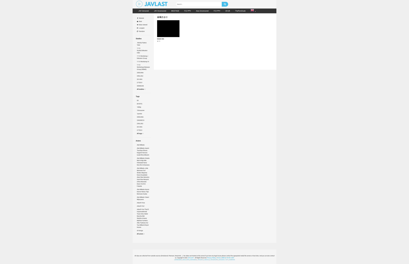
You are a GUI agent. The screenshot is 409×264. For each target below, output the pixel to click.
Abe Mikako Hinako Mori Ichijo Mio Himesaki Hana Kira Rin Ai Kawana (143, 161)
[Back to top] (402, 257)
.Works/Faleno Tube (142, 44)
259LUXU (140, 76)
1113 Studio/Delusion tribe (142, 50)
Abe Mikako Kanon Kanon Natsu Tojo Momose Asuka (143, 192)
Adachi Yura (141, 203)
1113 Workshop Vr (143, 61)
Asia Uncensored (202, 11)
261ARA (139, 79)
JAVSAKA (200, 259)
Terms (219, 258)
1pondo (139, 114)
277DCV (139, 82)
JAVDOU (206, 259)
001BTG (139, 104)
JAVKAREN (193, 259)
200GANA (140, 73)
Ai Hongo (140, 230)
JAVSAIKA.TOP (223, 259)
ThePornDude (240, 11)
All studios (140, 89)
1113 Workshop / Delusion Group (142, 57)
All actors (140, 234)
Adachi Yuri (140, 206)
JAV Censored (143, 11)
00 (138, 100)
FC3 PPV (217, 11)
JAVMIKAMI (177, 259)
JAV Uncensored (160, 11)
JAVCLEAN (185, 259)
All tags (139, 133)
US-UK (227, 11)
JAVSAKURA (213, 259)
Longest (141, 28)
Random (142, 31)
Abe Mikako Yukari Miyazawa (143, 198)
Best (140, 21)
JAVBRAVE (232, 259)
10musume (140, 110)
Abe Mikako (141, 145)
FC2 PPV (187, 11)
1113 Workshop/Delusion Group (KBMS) (143, 67)
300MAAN (140, 86)
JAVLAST (191, 258)
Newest (141, 18)
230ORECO (140, 120)
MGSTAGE (175, 11)
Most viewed (143, 25)
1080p (139, 107)
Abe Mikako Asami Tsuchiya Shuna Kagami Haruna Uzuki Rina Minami (143, 151)
